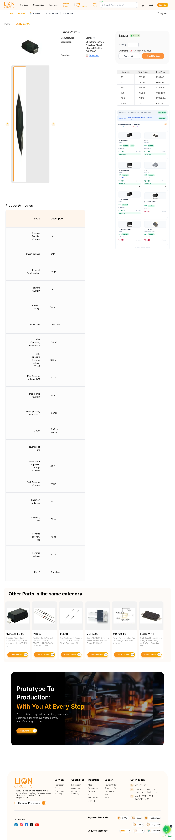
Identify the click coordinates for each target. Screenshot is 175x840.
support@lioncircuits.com (146, 792)
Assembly (59, 788)
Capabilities (38, 5)
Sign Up (162, 5)
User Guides (110, 791)
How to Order (110, 785)
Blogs (107, 794)
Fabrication (59, 785)
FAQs (107, 797)
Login (151, 5)
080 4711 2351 (141, 785)
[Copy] (79, 32)
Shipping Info (110, 788)
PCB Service (68, 13)
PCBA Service (52, 13)
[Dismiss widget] (171, 826)
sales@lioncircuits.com (23, 797)
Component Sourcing (60, 792)
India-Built (37, 13)
